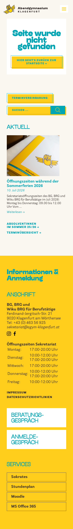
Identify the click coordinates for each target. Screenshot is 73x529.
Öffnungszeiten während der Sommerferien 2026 (33, 184)
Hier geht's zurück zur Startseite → (36, 62)
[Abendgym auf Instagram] (9, 335)
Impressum (16, 392)
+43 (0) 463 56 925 (29, 323)
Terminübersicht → (24, 232)
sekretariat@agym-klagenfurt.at (33, 327)
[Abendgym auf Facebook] (15, 335)
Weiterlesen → (16, 212)
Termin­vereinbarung (30, 98)
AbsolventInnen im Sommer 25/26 (21, 225)
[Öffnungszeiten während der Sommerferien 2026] (33, 155)
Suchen (55, 111)
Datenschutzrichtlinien (29, 397)
